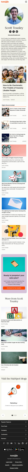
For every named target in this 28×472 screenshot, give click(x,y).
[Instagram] (7, 443)
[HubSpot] (14, 456)
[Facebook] (3, 443)
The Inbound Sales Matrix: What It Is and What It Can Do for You (18, 122)
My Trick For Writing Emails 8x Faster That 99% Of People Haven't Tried (17, 136)
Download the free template (14, 288)
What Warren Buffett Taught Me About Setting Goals (13, 343)
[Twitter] (15, 443)
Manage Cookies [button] (14, 468)
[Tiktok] (26, 443)
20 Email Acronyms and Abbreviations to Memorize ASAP (11, 320)
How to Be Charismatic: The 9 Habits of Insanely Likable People (13, 87)
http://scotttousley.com (14, 35)
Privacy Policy (18, 462)
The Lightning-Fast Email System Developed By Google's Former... (14, 211)
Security (7, 465)
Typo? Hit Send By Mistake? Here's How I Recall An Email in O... (14, 239)
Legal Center (9, 462)
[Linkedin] (18, 443)
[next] (25, 415)
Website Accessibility (17, 465)
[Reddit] (22, 443)
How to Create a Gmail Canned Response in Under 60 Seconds (17, 109)
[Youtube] (11, 443)
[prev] (3, 415)
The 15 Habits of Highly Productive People (12, 157)
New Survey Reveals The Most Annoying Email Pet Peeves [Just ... (13, 184)
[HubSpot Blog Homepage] (5, 2)
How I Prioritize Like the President (9, 365)
